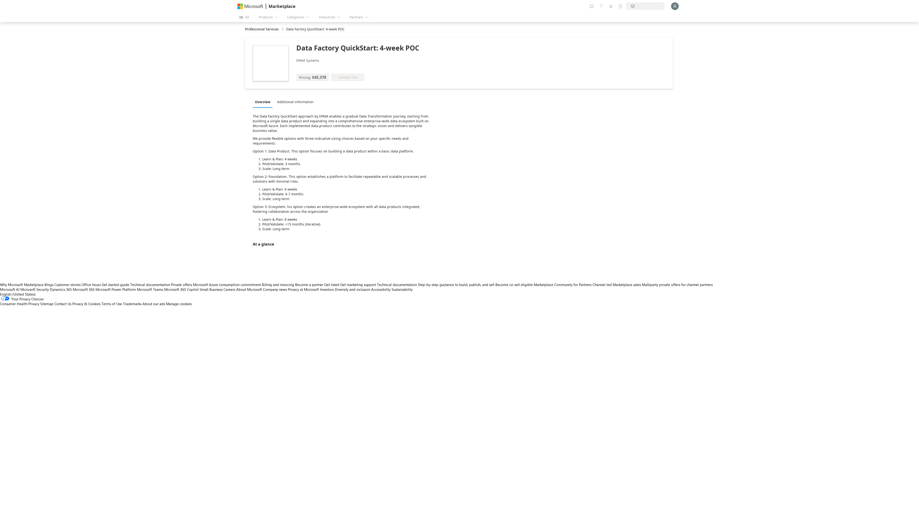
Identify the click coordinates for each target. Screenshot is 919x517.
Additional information (295, 102)
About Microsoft (249, 289)
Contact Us (62, 303)
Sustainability (402, 289)
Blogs (49, 284)
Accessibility (381, 289)
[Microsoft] (250, 6)
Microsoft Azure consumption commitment (227, 284)
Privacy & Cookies (86, 303)
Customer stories (67, 284)
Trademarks (132, 303)
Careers (229, 289)
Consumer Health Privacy (19, 303)
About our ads (153, 303)
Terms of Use (111, 303)
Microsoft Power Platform (115, 289)
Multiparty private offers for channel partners (677, 284)
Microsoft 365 (84, 289)
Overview (262, 102)
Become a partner (309, 284)
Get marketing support (358, 284)
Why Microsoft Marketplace (22, 284)
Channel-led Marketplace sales (617, 284)
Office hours (91, 284)
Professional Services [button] (262, 29)
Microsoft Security (34, 289)
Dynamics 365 (61, 289)
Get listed (331, 284)
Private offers (181, 284)
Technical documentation (150, 284)
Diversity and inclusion (352, 289)
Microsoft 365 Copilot (181, 289)
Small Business (211, 289)
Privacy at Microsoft (303, 289)
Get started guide (115, 284)
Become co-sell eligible (514, 284)
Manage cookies (179, 303)
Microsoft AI (9, 289)
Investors (327, 289)
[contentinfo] (283, 29)
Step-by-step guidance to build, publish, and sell (456, 284)
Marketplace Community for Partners (563, 284)
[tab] (264, 101)
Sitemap (46, 303)
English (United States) (18, 294)
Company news (275, 289)
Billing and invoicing (278, 284)
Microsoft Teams (150, 289)
